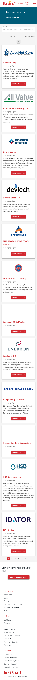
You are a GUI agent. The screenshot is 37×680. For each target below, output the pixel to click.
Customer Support (10, 658)
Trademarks (8, 645)
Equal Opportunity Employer (13, 604)
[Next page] (32, 558)
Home (20, 3)
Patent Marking (9, 633)
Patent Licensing (9, 629)
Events (6, 601)
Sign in (14, 3)
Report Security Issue (11, 661)
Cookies (7, 623)
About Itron (27, 3)
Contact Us (8, 655)
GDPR (6, 626)
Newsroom (8, 610)
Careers (6, 598)
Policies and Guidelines (12, 636)
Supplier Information (11, 664)
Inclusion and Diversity (12, 607)
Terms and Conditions (11, 642)
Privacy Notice (9, 639)
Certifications (8, 620)
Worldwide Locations (11, 667)
